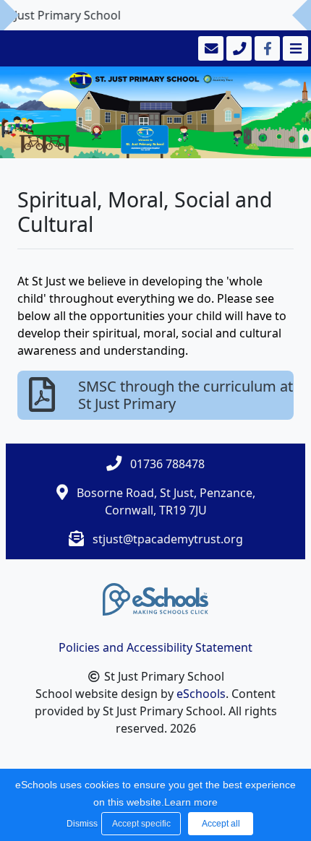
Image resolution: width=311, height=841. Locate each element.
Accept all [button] (221, 824)
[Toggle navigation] (294, 48)
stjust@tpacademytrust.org (168, 539)
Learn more (191, 802)
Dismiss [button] (80, 824)
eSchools (201, 694)
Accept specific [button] (141, 824)
